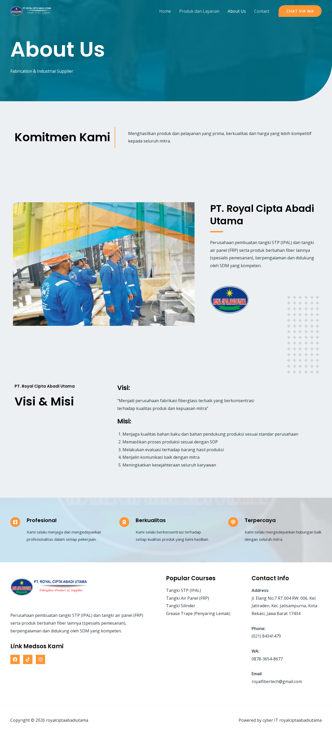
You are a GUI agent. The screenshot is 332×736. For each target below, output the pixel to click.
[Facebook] (15, 659)
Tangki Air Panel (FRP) (187, 598)
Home (165, 11)
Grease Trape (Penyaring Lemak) (198, 613)
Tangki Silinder (180, 606)
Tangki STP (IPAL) (183, 590)
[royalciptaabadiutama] (31, 10)
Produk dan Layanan (199, 11)
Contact (261, 11)
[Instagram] (40, 659)
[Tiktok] (27, 659)
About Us (237, 11)
